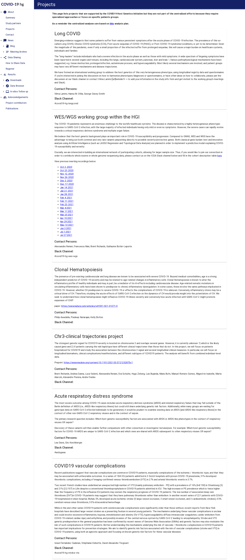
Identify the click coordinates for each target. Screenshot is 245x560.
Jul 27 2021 (66, 235)
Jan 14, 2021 (66, 187)
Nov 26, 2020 (67, 177)
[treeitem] (17, 23)
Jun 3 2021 (65, 228)
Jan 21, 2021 (66, 191)
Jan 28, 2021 (66, 194)
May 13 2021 (66, 225)
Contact (10, 34)
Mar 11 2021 (66, 211)
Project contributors (16, 103)
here (219, 155)
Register (10, 68)
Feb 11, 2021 (66, 201)
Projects (10, 29)
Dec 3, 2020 (66, 180)
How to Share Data (15, 63)
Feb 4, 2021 (66, 197)
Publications (12, 108)
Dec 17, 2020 (67, 184)
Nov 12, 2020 (67, 174)
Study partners (13, 23)
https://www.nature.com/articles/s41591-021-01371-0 (89, 306)
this (112, 23)
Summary (10, 17)
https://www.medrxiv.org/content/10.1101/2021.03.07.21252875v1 (98, 362)
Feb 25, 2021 (66, 204)
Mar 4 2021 (66, 208)
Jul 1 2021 (65, 231)
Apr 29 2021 (66, 221)
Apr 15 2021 (66, 218)
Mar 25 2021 (66, 214)
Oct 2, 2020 (66, 167)
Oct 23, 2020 (66, 170)
